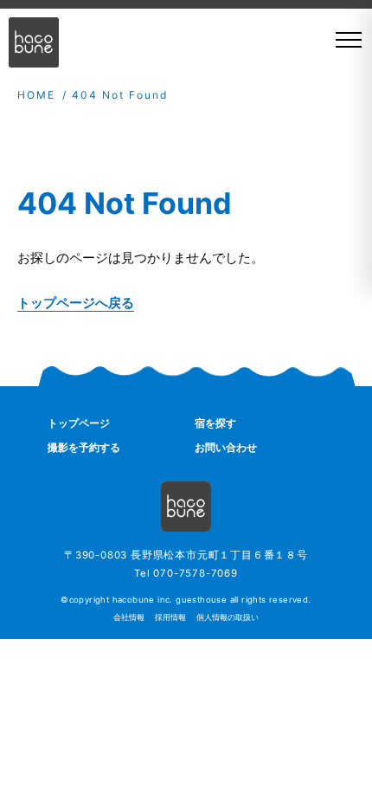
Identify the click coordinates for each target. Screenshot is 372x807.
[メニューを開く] (343, 40)
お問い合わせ (226, 447)
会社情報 (128, 617)
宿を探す (215, 422)
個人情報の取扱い (227, 617)
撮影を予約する (84, 447)
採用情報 (170, 617)
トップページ (79, 422)
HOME (36, 94)
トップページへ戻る (75, 302)
